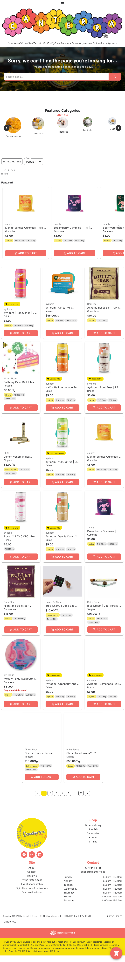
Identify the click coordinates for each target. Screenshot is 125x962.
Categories (93, 839)
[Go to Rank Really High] (62, 938)
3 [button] (56, 798)
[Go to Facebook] (24, 860)
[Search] (115, 76)
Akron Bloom (10, 384)
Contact (31, 877)
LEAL (6, 458)
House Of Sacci (54, 607)
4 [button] (62, 798)
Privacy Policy (114, 922)
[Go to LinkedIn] (39, 860)
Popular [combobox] (30, 167)
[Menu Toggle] (62, 3)
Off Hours (9, 680)
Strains (93, 847)
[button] (26, 229)
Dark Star (92, 309)
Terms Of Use (9, 927)
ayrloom (8, 314)
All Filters (14, 167)
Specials (93, 834)
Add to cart (27, 258)
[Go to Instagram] (32, 860)
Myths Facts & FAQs (31, 885)
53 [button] (81, 798)
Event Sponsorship (32, 889)
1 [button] (44, 798)
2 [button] (50, 798)
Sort (28, 164)
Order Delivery (93, 830)
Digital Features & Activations (32, 893)
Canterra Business (31, 897)
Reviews (32, 881)
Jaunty (9, 229)
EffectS (93, 843)
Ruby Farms (93, 607)
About (31, 873)
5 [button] (68, 798)
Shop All (62, 114)
